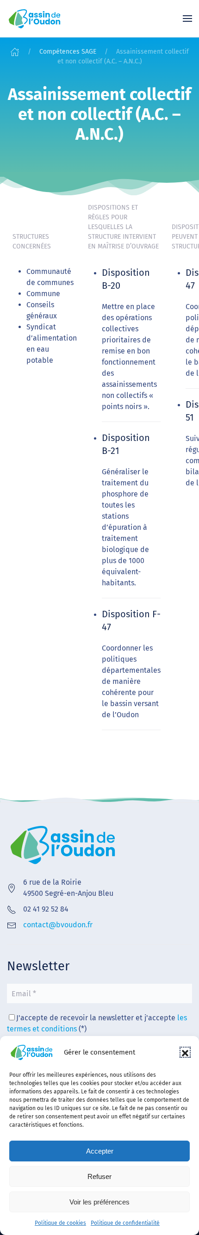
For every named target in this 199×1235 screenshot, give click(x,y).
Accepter (99, 1151)
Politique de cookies (60, 1223)
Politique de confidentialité (125, 1223)
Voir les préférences (99, 1202)
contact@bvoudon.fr (58, 924)
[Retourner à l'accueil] (34, 18)
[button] (185, 1052)
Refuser (99, 1176)
